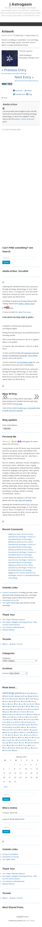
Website (29, 500)
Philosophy (17, 707)
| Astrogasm (20, 4)
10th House (23, 745)
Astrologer (12, 748)
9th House (32, 745)
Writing (15, 738)
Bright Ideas (30, 743)
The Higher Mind (8, 603)
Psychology (13, 727)
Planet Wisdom (9, 696)
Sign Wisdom (33, 696)
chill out (30, 301)
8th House (35, 707)
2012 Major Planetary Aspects (13, 619)
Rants (21, 720)
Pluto (29, 707)
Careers (10, 720)
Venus (11, 704)
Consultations (32, 727)
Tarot (25, 696)
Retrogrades (26, 725)
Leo (24, 707)
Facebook (18, 90)
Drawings (7, 709)
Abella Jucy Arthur (14, 534)
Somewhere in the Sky (10, 600)
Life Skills (30, 699)
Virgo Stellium (14, 743)
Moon (24, 727)
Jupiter (16, 750)
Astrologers (14, 699)
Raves (5, 748)
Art (12, 712)
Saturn (6, 701)
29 (15, 782)
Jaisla (38, 704)
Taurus (23, 717)
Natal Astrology (8, 732)
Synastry (14, 709)
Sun (20, 727)
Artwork (33, 35)
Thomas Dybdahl (22, 740)
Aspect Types (19, 735)
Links (10, 707)
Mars (16, 704)
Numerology (7, 738)
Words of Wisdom (20, 712)
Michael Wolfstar (8, 630)
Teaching (25, 701)
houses (28, 748)
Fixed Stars (36, 738)
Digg (30, 94)
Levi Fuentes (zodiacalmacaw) (13, 627)
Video (27, 730)
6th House (11, 722)
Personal (27, 693)
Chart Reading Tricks (29, 722)
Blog (16, 720)
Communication (30, 720)
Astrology (9, 692)
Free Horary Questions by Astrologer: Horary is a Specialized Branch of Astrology (22, 536)
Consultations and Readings (12, 725)
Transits (17, 701)
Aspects (19, 696)
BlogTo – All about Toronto (12, 644)
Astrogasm (21, 748)
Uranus (31, 709)
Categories (6, 658)
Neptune (31, 714)
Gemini (18, 722)
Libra (37, 709)
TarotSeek (15, 730)
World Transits (25, 732)
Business (6, 712)
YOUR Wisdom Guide (25, 362)
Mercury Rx (7, 717)
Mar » (6, 787)
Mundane (7, 730)
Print (5, 98)
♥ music (7, 308)
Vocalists (15, 745)
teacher (17, 119)
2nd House (30, 717)
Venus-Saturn (8, 750)
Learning (33, 701)
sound (24, 301)
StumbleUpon (20, 94)
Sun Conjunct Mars (9, 740)
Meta (20, 500)
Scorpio (13, 714)
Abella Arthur (20, 35)
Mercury (21, 738)
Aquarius (35, 748)
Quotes (34, 693)
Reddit (29, 90)
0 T (37, 35)
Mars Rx (28, 738)
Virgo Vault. (18, 404)
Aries (5, 704)
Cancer (22, 743)
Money (37, 714)
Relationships (23, 709)
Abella (28, 35)
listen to (16, 301)
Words (11, 735)
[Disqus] (21, 158)
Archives (5, 673)
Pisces (22, 730)
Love (21, 704)
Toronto (6, 699)
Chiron (36, 735)
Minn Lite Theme (29, 921)
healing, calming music (26, 303)
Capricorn (16, 717)
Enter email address (9, 425)
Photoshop (13, 129)
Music (37, 699)
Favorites (31, 712)
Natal (9, 745)
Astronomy (28, 735)
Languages (34, 730)
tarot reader (32, 355)
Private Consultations (10, 592)
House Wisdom (30, 704)
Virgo (11, 701)
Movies (17, 732)
